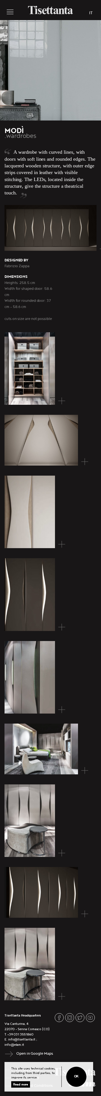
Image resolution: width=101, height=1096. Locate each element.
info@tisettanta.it (22, 1039)
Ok (76, 1076)
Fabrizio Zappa (16, 266)
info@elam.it (14, 1045)
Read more (20, 1084)
